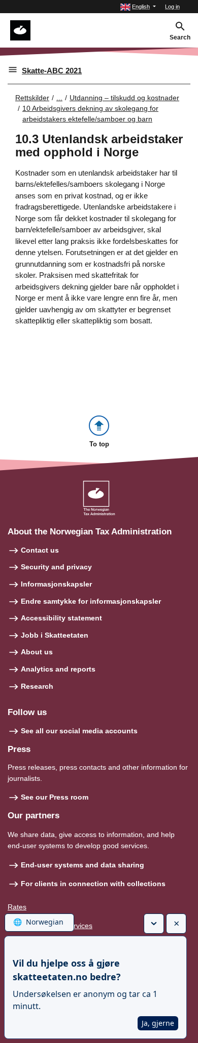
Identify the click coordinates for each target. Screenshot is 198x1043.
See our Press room (54, 797)
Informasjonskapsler (56, 584)
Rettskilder (32, 98)
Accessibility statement (61, 618)
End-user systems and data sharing (82, 865)
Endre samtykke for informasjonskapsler (91, 601)
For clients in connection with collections (93, 884)
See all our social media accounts (79, 731)
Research (37, 686)
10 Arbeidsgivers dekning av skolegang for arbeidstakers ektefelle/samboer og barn (90, 113)
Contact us (40, 550)
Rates (17, 907)
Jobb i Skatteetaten (54, 635)
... (59, 98)
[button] (138, 7)
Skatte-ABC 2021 (52, 70)
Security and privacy (56, 567)
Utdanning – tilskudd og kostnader (124, 98)
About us (37, 652)
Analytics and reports (58, 669)
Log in (172, 7)
